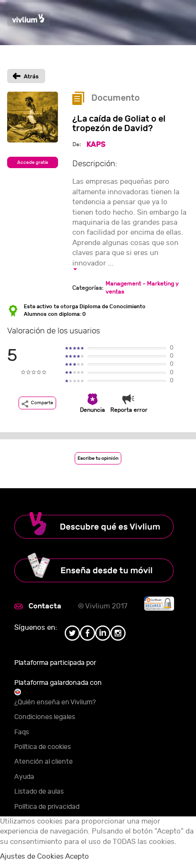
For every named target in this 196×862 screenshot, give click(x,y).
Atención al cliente (43, 762)
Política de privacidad (46, 807)
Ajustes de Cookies (32, 857)
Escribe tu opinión (98, 458)
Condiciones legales (44, 717)
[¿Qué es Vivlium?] (98, 525)
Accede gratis (32, 162)
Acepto (77, 857)
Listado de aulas (39, 791)
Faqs (21, 732)
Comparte (42, 403)
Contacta (45, 606)
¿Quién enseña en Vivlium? (55, 702)
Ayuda (24, 777)
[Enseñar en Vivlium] (98, 567)
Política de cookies (42, 747)
